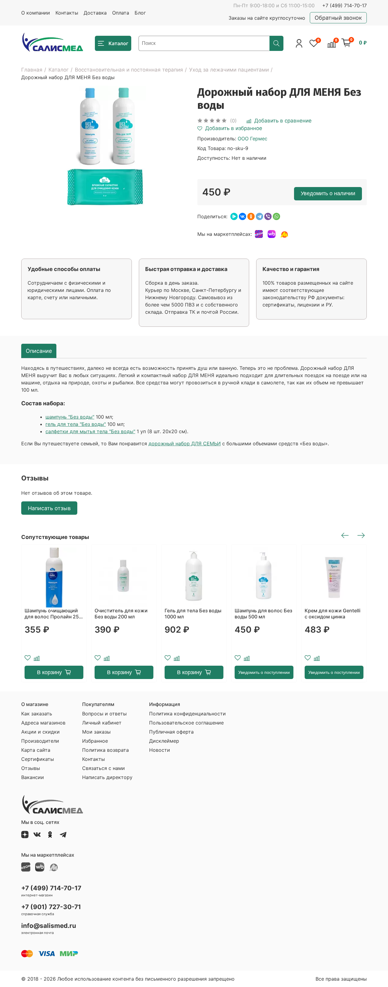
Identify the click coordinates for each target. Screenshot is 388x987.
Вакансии (32, 777)
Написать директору (107, 777)
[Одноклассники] (251, 216)
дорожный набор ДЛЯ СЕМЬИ (185, 443)
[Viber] (268, 216)
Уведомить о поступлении (264, 672)
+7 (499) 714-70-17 (344, 5)
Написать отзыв (49, 508)
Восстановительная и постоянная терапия (129, 70)
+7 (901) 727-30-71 (51, 907)
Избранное (95, 741)
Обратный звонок (338, 18)
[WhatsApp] (276, 216)
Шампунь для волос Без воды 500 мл (263, 613)
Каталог (58, 70)
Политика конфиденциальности (187, 714)
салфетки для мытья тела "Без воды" (90, 431)
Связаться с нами (103, 768)
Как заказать (36, 714)
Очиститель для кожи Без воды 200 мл (121, 613)
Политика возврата (105, 750)
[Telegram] (259, 216)
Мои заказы (96, 732)
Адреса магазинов (43, 723)
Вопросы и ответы (104, 714)
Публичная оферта (171, 732)
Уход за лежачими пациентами (229, 70)
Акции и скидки (40, 732)
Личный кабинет (102, 723)
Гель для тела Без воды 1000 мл (193, 613)
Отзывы (30, 768)
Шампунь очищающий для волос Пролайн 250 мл (53, 613)
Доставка (95, 13)
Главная (31, 70)
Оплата (120, 13)
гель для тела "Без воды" (75, 424)
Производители (40, 741)
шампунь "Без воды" (69, 417)
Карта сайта (35, 750)
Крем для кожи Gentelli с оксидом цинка (332, 613)
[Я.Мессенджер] (234, 216)
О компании (35, 13)
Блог (140, 13)
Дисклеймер (164, 741)
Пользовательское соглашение (186, 723)
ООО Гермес (252, 139)
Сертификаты (37, 759)
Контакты (66, 13)
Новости (159, 750)
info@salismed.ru (48, 925)
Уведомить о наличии (328, 193)
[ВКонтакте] (242, 216)
